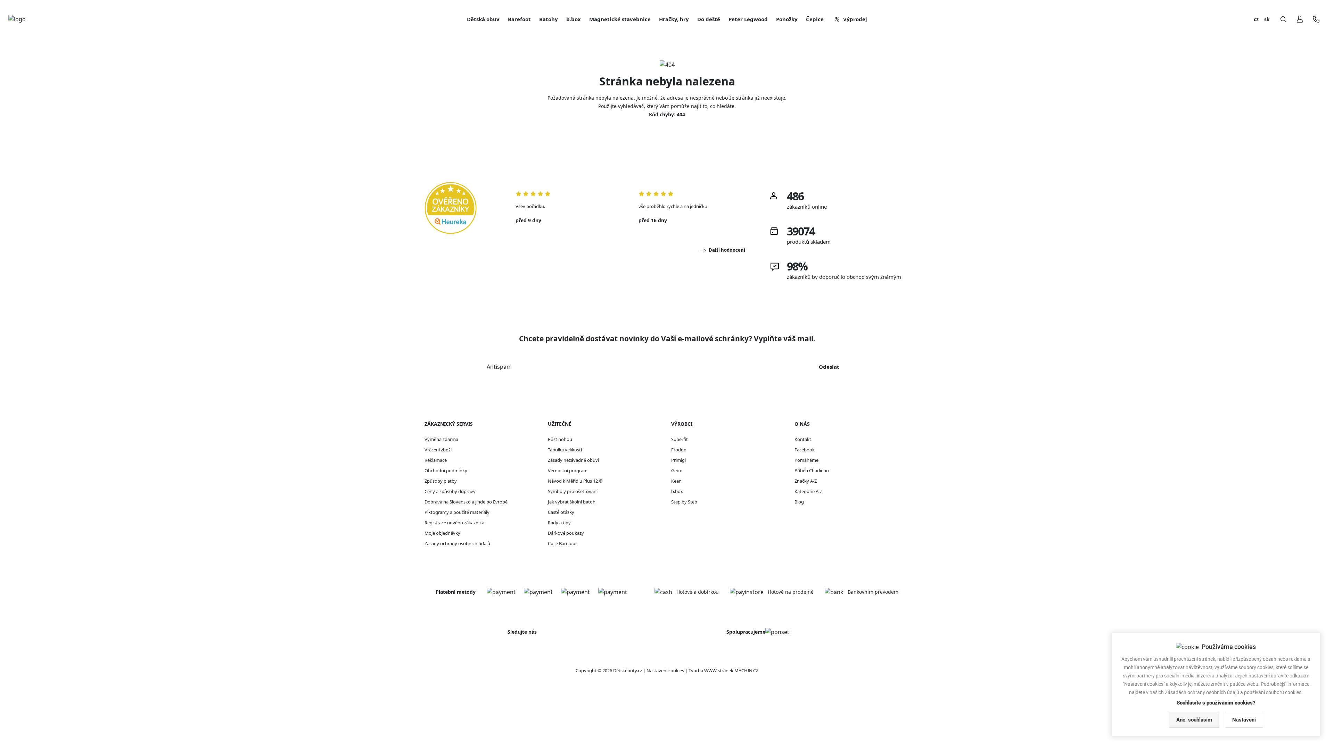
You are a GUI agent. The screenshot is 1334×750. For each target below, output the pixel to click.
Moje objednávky (442, 533)
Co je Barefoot (562, 543)
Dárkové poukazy (566, 533)
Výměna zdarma (441, 439)
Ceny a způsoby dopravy (450, 491)
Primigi (678, 460)
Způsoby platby (441, 481)
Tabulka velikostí (565, 450)
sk (1267, 19)
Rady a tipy (559, 522)
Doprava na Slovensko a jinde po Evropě (466, 502)
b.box (677, 491)
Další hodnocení (727, 250)
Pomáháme (806, 460)
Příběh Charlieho (811, 470)
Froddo (678, 450)
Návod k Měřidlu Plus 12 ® (575, 481)
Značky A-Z (805, 481)
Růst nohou (560, 439)
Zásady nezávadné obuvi (573, 460)
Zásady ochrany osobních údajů (457, 543)
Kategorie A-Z (808, 491)
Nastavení (1244, 720)
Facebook (804, 450)
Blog (799, 502)
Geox (676, 470)
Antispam (499, 366)
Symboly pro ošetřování (573, 491)
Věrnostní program (567, 470)
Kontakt (802, 439)
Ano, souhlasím (1194, 720)
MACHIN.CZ (746, 670)
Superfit (679, 439)
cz (1256, 19)
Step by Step (684, 502)
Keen (676, 481)
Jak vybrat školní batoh (571, 502)
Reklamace (436, 460)
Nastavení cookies (665, 670)
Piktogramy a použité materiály (457, 512)
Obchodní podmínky (446, 470)
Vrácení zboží (438, 450)
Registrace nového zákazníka (454, 522)
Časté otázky (561, 512)
